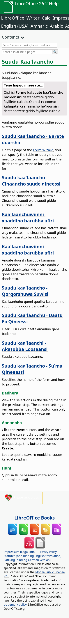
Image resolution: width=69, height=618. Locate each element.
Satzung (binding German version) (27, 560)
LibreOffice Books (34, 518)
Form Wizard (43, 150)
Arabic (56, 26)
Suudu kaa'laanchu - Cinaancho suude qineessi (31, 180)
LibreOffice (12, 18)
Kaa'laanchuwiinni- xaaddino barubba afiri (28, 217)
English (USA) (14, 26)
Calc (46, 18)
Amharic (39, 26)
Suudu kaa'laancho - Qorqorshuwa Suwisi (25, 291)
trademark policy (15, 605)
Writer (33, 18)
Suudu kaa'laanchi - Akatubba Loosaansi (25, 346)
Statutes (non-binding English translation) (32, 556)
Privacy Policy (48, 552)
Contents (10, 37)
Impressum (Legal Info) (20, 552)
